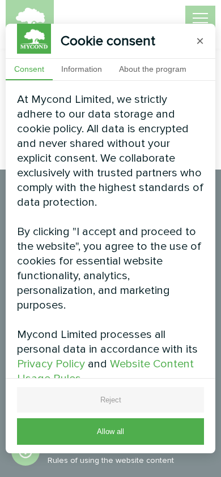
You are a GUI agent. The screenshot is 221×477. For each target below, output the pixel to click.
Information (81, 68)
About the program (152, 68)
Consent (29, 68)
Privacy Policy (51, 364)
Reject (110, 400)
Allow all (110, 431)
